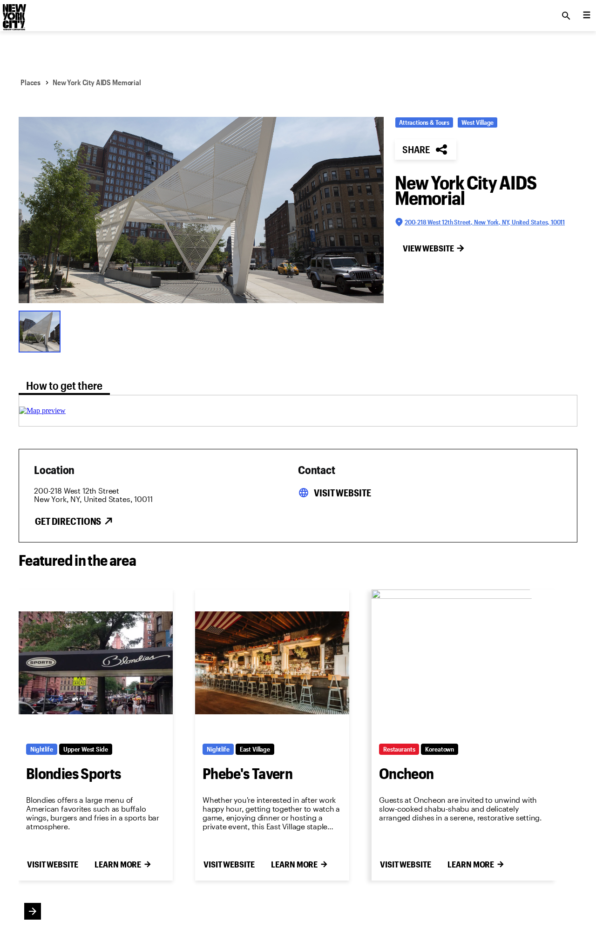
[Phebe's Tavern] (272, 663)
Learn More (118, 864)
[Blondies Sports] (96, 663)
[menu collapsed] (586, 16)
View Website (428, 248)
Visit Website (342, 492)
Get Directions (68, 521)
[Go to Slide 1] (42, 331)
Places (30, 82)
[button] (201, 210)
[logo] (13, 13)
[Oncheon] (465, 663)
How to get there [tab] (64, 385)
